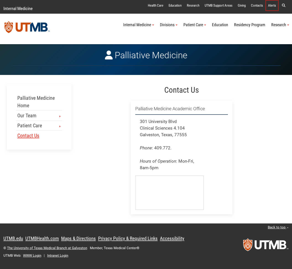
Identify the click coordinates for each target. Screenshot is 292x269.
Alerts (272, 5)
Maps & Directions (78, 238)
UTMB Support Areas (218, 5)
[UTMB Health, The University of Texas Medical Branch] (266, 246)
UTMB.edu (13, 238)
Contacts (257, 5)
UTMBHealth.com (42, 238)
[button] (284, 5)
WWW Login (32, 256)
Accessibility (172, 238)
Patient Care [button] (193, 24)
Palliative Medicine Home (36, 101)
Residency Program (249, 24)
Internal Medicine (18, 8)
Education (175, 5)
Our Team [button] (26, 115)
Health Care (155, 5)
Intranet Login (57, 256)
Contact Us (28, 135)
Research (193, 5)
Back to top (277, 227)
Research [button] (278, 24)
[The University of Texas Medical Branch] (27, 29)
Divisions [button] (167, 24)
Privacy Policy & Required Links (128, 238)
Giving (242, 5)
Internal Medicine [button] (137, 24)
